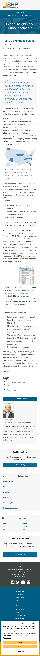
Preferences (20, 651)
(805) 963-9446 (13, 15)
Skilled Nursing (9, 492)
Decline (20, 647)
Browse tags (11, 390)
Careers (20, 601)
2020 (25, 530)
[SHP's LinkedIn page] (23, 582)
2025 (5, 523)
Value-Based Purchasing (16, 382)
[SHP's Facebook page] (13, 582)
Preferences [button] (7, 638)
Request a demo (27, 15)
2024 (5, 526)
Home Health (25, 48)
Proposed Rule (22, 55)
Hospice (6, 487)
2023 (5, 530)
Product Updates (10, 508)
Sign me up (20, 554)
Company (20, 595)
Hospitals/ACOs (9, 498)
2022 (25, 523)
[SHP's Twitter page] (18, 582)
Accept (20, 642)
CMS (8, 385)
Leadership (20, 598)
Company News (9, 503)
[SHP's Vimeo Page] (28, 582)
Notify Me (20, 465)
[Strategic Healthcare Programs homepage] (10, 5)
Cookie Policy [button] (21, 633)
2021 (25, 526)
